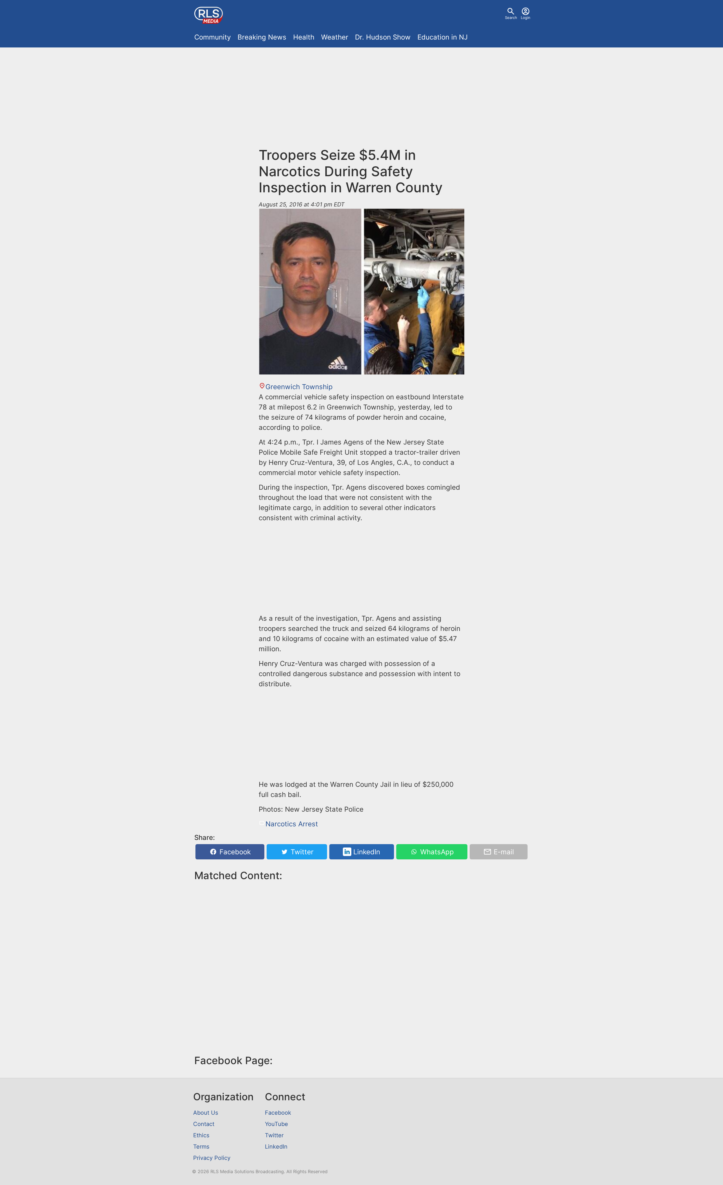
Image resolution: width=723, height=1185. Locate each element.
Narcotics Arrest (291, 824)
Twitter (301, 852)
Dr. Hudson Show (383, 37)
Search (511, 17)
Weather (334, 37)
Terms (201, 1146)
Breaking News (262, 37)
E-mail (503, 852)
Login (525, 17)
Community (212, 37)
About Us (205, 1112)
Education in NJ (442, 37)
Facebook (234, 852)
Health (303, 37)
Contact (203, 1124)
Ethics (201, 1135)
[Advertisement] (361, 100)
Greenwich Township (299, 387)
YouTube (276, 1124)
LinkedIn (365, 852)
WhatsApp (436, 852)
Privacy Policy (211, 1157)
